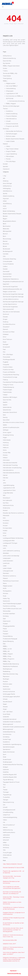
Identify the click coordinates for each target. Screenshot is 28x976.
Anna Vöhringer (7, 183)
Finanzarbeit (6, 357)
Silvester (5, 706)
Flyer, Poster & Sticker (12, 149)
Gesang (5, 417)
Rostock (5, 681)
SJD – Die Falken (8, 711)
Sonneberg (6, 737)
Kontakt (5, 164)
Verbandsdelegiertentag (10, 817)
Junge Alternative (8, 493)
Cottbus (5, 266)
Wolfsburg (6, 845)
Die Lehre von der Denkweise (11, 311)
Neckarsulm (6, 601)
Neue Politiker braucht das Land (12, 608)
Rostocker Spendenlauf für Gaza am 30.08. (13, 867)
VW (4, 822)
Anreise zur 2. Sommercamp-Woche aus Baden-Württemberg (13, 948)
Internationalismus (11, 118)
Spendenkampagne (8, 747)
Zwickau (5, 857)
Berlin (4, 223)
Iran (4, 480)
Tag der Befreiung (8, 779)
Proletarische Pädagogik (10, 638)
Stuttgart (5, 767)
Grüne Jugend (7, 432)
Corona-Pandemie (8, 264)
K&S (4, 495)
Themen (5, 108)
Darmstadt (6, 271)
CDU (4, 256)
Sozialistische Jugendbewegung (12, 744)
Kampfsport (6, 498)
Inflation (5, 457)
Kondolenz (6, 520)
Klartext (5, 510)
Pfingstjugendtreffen (9, 626)
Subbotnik (6, 769)
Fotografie (6, 364)
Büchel (5, 246)
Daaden (5, 269)
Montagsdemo (7, 591)
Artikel (5, 201)
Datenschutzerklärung (9, 58)
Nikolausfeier (6, 611)
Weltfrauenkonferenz (9, 832)
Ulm (4, 804)
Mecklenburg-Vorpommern (11, 581)
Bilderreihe (6, 228)
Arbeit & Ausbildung (11, 113)
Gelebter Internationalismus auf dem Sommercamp (12, 903)
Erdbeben (6, 334)
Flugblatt (5, 362)
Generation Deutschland (10, 412)
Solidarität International (9, 719)
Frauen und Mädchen (9, 372)
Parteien (5, 623)
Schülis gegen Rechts (9, 694)
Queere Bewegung (8, 641)
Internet (5, 475)
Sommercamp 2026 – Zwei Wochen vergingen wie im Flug (12, 877)
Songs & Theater (11, 151)
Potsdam (5, 633)
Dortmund (6, 314)
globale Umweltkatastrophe (11, 427)
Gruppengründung (8, 435)
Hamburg (6, 442)
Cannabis (5, 254)
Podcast (5, 631)
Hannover (6, 445)
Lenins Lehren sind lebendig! (11, 555)
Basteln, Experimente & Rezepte (15, 139)
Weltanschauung (8, 830)
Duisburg (5, 322)
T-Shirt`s (5, 71)
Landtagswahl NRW (8, 540)
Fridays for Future (8, 384)
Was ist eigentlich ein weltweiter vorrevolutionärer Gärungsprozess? (11, 887)
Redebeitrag (6, 671)
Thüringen (6, 792)
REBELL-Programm (8, 659)
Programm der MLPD (12, 126)
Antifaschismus (7, 56)
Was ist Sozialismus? (9, 825)
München (5, 593)
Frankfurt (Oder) (7, 367)
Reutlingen (6, 679)
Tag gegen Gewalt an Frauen (11, 782)
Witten (5, 842)
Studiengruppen (7, 762)
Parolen (8, 159)
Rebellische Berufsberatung (11, 664)
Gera (4, 415)
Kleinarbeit (6, 515)
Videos (8, 146)
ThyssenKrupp (7, 794)
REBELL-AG (6, 651)
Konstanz (5, 523)
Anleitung (5, 181)
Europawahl (6, 347)
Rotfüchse (6, 128)
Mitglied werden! (10, 83)
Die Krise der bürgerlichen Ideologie (13, 294)
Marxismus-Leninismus (9, 576)
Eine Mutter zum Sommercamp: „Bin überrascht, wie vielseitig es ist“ (12, 892)
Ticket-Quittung (7, 78)
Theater (5, 789)
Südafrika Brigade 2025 (10, 774)
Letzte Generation (8, 560)
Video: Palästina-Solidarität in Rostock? (12, 864)
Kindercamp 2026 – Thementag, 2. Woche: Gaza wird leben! (13, 897)
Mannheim (6, 573)
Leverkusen (6, 563)
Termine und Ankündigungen (11, 106)
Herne (4, 450)
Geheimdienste (7, 407)
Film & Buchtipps (11, 161)
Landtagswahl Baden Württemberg (13, 538)
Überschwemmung (8, 802)
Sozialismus (9, 111)
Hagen (5, 437)
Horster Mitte (6, 452)
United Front (6, 815)
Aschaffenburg (7, 203)
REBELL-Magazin (11, 103)
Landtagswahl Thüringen (10, 543)
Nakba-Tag (6, 598)
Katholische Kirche (8, 505)
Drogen (5, 319)
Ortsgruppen (9, 91)
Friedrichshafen (7, 392)
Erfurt (4, 337)
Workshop (6, 847)
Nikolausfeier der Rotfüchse (14, 131)
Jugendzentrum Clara (9, 490)
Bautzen (5, 216)
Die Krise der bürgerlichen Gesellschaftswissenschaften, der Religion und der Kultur (12, 289)
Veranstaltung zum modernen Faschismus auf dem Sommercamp (13, 908)
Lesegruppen (7, 558)
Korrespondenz (7, 528)
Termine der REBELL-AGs (10, 73)
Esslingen (5, 344)
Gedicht (5, 402)
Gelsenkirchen (7, 410)
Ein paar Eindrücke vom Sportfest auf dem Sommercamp (13, 923)
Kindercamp (6, 508)
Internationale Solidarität (10, 462)
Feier (4, 349)
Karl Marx (6, 503)
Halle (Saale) (6, 440)
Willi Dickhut (6, 837)
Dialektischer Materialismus (11, 279)
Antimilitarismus (7, 191)
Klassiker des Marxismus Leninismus (13, 513)
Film (4, 352)
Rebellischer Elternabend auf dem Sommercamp (11, 882)
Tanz (4, 784)
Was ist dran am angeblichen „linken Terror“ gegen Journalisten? (14, 953)
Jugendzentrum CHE (12, 93)
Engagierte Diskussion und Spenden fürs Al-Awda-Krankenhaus (14, 913)
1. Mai (4, 176)
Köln (4, 518)
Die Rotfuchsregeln (11, 133)
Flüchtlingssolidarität (9, 359)
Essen (4, 342)
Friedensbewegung (8, 387)
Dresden (5, 316)
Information (6, 460)
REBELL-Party (7, 656)
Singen (5, 709)
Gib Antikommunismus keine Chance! (13, 422)
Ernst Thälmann (7, 339)
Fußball (5, 394)
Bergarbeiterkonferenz (9, 221)
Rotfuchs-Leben (10, 136)
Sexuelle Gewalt (7, 701)
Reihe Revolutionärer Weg (10, 674)
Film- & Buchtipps (8, 354)
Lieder (5, 566)
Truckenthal (6, 797)
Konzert (5, 525)
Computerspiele (7, 261)
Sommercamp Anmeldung (16, 101)
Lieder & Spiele (10, 141)
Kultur (4, 533)
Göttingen (5, 430)
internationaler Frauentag (10, 465)
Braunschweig (7, 239)
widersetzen (6, 835)
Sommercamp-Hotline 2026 (10, 940)
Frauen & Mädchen (11, 116)
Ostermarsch (6, 621)
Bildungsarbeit (7, 231)
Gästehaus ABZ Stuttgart (10, 397)
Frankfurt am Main (8, 369)
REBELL (5, 81)
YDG (4, 850)
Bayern (5, 218)
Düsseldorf (6, 327)
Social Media (6, 714)
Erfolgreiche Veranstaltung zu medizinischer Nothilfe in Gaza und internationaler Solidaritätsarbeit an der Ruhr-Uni (14, 959)
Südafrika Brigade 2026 (10, 777)
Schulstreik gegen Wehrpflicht (11, 696)
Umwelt (8, 121)
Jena (4, 483)
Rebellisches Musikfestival (10, 666)
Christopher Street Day (9, 259)
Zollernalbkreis (7, 855)
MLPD (4, 588)
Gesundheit (6, 420)
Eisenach (5, 329)
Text (4, 787)
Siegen (5, 704)
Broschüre (6, 244)
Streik (4, 757)
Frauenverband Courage (10, 377)
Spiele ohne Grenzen (9, 752)
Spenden (5, 166)
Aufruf (5, 208)
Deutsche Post (7, 276)
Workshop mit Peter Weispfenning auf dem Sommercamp (14, 918)
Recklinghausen (7, 669)
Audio (4, 206)
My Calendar (6, 63)
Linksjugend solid (8, 571)
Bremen (5, 241)
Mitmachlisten (10, 156)
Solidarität (6, 716)
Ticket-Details (7, 76)
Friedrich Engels (7, 389)
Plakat (5, 628)
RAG (4, 644)
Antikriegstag (6, 188)
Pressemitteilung (7, 636)
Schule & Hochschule (12, 123)
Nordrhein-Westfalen (9, 613)
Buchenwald (6, 249)
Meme (5, 583)
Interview (5, 477)
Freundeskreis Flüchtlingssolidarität (13, 382)
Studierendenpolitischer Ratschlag (12, 764)
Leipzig (5, 545)
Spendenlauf (6, 749)
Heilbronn (6, 447)
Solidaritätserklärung (9, 732)
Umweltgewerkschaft (9, 810)
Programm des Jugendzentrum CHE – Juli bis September (13, 871)
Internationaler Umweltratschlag (12, 467)
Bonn (4, 236)
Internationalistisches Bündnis (11, 472)
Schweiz (5, 699)
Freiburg (5, 379)
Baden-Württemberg (9, 211)
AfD (4, 178)
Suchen (5, 68)
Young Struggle (7, 852)
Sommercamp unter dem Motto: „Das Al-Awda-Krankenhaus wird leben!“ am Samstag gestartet (13, 929)
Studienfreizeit (7, 759)
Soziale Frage (7, 739)
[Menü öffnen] (3, 7)
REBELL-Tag (6, 661)
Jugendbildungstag (8, 485)
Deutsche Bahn (7, 274)
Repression (6, 676)
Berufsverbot (6, 226)
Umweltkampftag (8, 812)
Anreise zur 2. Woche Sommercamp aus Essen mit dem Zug (13, 935)
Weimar (5, 827)
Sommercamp (7, 734)
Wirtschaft (6, 840)
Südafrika (6, 772)
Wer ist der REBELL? (12, 86)
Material (5, 144)
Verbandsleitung (11, 88)
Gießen (5, 425)
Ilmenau (5, 455)
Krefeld (5, 530)
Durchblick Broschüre (9, 324)
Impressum (6, 169)
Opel (4, 618)
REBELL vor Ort (7, 649)
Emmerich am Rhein (8, 332)
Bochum (5, 233)
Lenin (4, 548)
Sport (4, 754)
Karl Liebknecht (7, 500)
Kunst (4, 535)
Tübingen (5, 799)
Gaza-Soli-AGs (7, 61)
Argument (6, 198)
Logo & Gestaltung (11, 154)
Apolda (5, 193)
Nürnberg (5, 616)
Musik (4, 596)
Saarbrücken (6, 689)
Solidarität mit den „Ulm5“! (9, 943)
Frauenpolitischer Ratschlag (11, 374)
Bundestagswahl (8, 251)
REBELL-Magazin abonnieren (11, 66)
